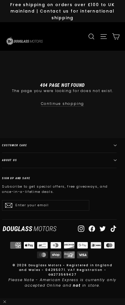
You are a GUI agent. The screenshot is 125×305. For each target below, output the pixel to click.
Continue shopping (62, 103)
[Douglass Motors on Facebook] (92, 228)
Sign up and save (16, 178)
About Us (9, 160)
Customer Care (14, 145)
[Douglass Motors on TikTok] (113, 228)
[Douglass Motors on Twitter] (102, 228)
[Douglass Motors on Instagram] (81, 228)
